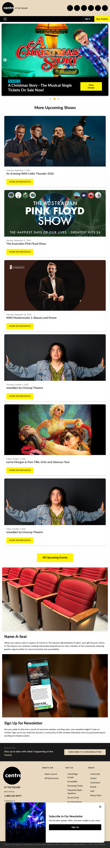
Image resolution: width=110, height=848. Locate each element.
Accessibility (72, 782)
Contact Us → (9, 801)
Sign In (87, 19)
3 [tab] (58, 99)
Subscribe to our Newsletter (85, 752)
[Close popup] (100, 807)
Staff (92, 791)
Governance (95, 783)
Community (95, 774)
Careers (93, 778)
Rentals (93, 787)
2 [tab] (54, 99)
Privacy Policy (96, 796)
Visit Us (69, 768)
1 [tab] (50, 99)
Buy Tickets (102, 19)
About (91, 768)
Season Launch (51, 774)
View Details (89, 78)
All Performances (51, 778)
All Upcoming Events (55, 557)
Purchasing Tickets (75, 786)
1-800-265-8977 (12, 796)
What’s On (47, 768)
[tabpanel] (55, 54)
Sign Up (75, 827)
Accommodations (74, 802)
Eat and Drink (73, 798)
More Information (20, 182)
